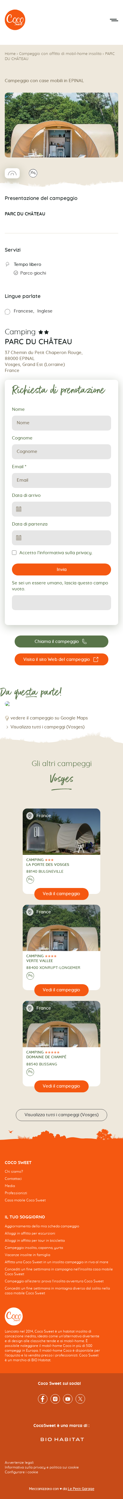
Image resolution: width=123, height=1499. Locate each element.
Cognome (22, 438)
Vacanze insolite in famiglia (27, 1255)
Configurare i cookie (21, 1472)
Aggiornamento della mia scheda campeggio (42, 1226)
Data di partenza (29, 524)
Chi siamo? (14, 1171)
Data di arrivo (26, 495)
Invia (62, 569)
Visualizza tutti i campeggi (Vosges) (47, 727)
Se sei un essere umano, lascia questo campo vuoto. (60, 586)
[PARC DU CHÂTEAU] (15, 20)
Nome (18, 409)
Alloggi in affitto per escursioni (30, 1233)
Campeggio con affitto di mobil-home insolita (60, 54)
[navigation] (61, 1186)
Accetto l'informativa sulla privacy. (56, 553)
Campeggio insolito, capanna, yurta (34, 1248)
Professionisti (16, 1193)
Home (10, 54)
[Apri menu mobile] (114, 20)
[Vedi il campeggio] (61, 894)
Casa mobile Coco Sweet (25, 1200)
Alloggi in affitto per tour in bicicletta (35, 1240)
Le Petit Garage (81, 1489)
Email (19, 467)
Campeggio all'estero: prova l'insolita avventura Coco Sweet (54, 1281)
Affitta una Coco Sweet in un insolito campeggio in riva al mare (56, 1262)
